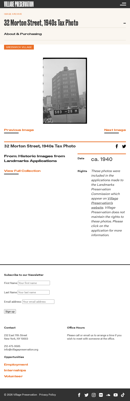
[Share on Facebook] (117, 146)
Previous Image (19, 129)
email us (88, 335)
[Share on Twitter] (124, 146)
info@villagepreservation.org (21, 349)
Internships (15, 370)
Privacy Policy (47, 394)
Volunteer (13, 376)
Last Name (10, 292)
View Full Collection (22, 170)
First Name (10, 283)
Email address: (13, 301)
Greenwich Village (19, 47)
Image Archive (13, 13)
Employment (16, 364)
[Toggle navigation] (123, 4)
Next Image (115, 129)
